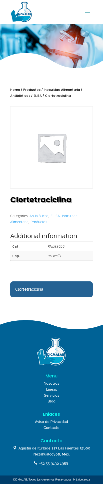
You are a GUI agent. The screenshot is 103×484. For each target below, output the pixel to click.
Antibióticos (20, 95)
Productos (31, 89)
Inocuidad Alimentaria (62, 89)
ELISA (38, 95)
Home (15, 89)
